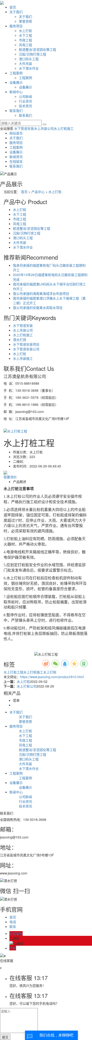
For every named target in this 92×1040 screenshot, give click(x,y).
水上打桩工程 (13, 672)
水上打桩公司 (27, 686)
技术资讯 (25, 105)
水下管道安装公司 (26, 349)
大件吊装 (25, 63)
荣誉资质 (25, 21)
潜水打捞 (19, 339)
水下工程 (25, 35)
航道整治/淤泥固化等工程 (37, 49)
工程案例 (16, 73)
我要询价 (10, 477)
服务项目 (16, 26)
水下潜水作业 (29, 68)
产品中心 (38, 191)
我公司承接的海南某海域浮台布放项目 (41, 293)
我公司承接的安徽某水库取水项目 (38, 307)
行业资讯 (25, 101)
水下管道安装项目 (26, 344)
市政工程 (25, 40)
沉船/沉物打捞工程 (32, 54)
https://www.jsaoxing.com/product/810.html (52, 676)
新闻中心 (16, 91)
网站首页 (16, 133)
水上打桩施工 (64, 128)
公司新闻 (25, 96)
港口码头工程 (29, 58)
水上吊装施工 (23, 358)
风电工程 (25, 44)
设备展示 (16, 82)
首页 (12, 7)
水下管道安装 (24, 128)
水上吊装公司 (44, 128)
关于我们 (16, 11)
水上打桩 (25, 30)
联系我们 (16, 110)
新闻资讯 (16, 156)
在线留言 (16, 161)
